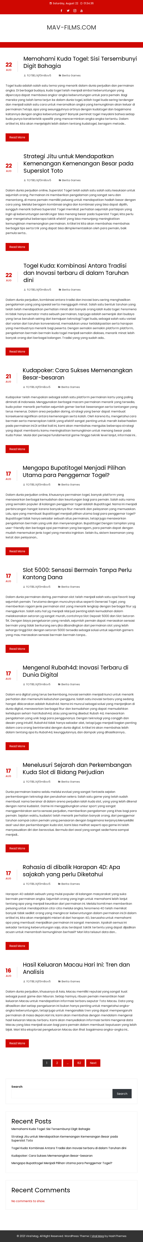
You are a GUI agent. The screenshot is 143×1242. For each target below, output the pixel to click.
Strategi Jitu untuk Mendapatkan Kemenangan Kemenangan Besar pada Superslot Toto (78, 163)
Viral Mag (97, 1236)
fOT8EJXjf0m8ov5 (39, 75)
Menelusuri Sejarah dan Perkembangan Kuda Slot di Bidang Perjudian (77, 768)
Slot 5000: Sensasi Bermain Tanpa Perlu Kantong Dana (77, 573)
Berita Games (71, 75)
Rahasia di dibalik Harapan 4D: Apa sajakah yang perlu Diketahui (71, 870)
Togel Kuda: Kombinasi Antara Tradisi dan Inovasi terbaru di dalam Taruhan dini (76, 273)
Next (93, 1063)
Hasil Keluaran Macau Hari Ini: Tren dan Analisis (76, 968)
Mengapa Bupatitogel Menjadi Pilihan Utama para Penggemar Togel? (74, 471)
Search (17, 1087)
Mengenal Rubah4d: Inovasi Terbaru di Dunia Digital (75, 671)
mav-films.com (71, 27)
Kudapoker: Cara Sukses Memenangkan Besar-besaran (78, 373)
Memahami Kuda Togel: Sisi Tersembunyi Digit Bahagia (80, 62)
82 (79, 1063)
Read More (17, 137)
